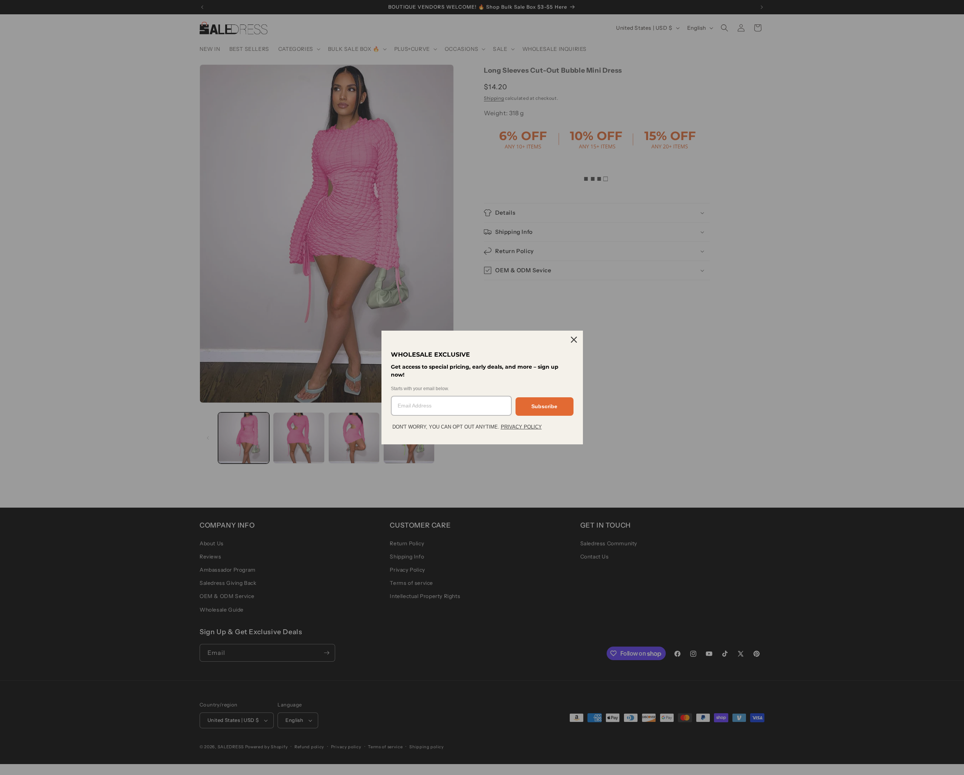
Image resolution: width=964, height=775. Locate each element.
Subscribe (544, 406)
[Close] (574, 340)
